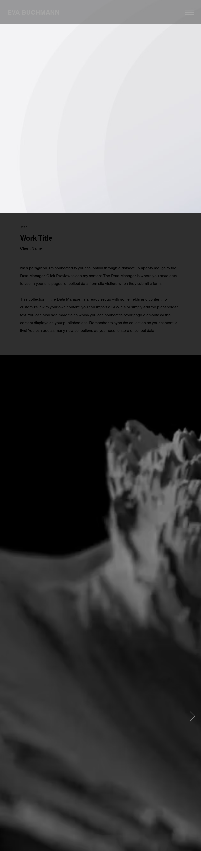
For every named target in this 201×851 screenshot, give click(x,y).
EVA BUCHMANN (33, 12)
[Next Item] (192, 716)
